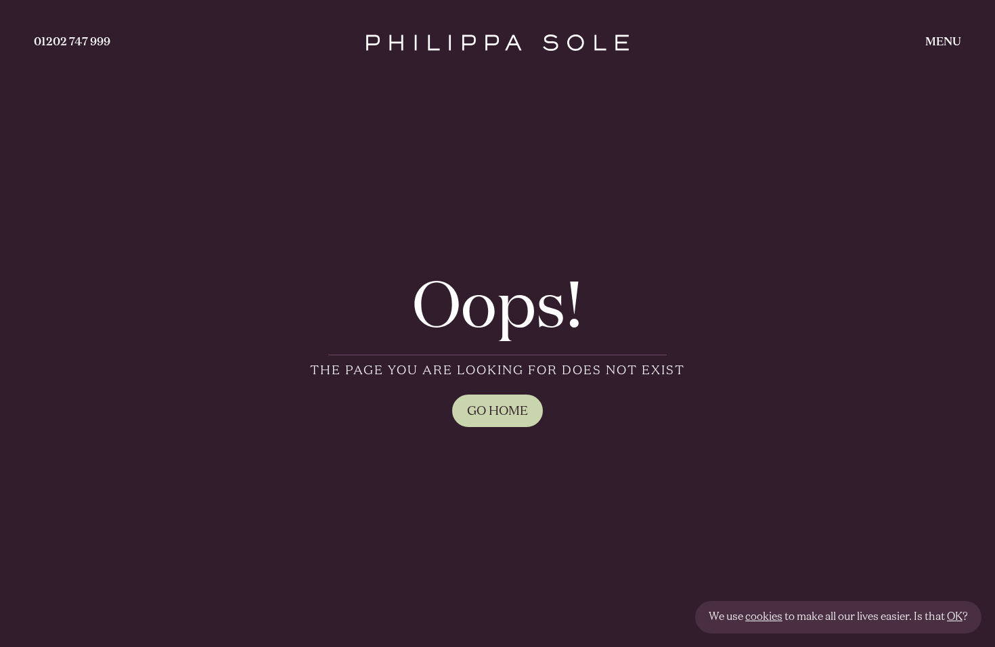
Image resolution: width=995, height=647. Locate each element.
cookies (763, 617)
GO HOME (497, 411)
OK (955, 617)
